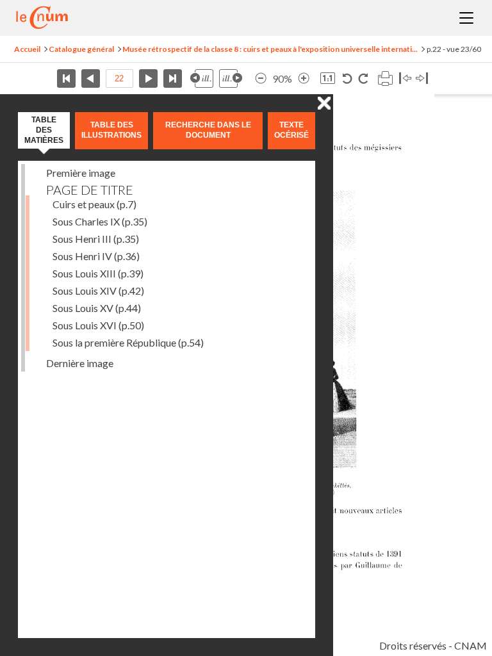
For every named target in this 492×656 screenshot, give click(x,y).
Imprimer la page (385, 78)
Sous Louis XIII (98, 273)
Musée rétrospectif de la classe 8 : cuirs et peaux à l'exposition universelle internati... (270, 49)
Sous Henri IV (96, 256)
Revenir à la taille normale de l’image (327, 78)
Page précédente (90, 78)
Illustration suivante (230, 78)
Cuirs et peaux (94, 204)
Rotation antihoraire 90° (347, 78)
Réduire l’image (260, 78)
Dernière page (172, 78)
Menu (466, 18)
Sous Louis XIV (98, 290)
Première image (80, 173)
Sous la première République (128, 342)
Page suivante (148, 78)
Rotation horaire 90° (363, 78)
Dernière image (79, 363)
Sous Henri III (96, 239)
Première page (66, 78)
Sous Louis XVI (98, 325)
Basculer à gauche (405, 78)
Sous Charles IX (100, 221)
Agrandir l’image (303, 78)
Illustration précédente (201, 78)
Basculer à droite (422, 78)
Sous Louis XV (97, 308)
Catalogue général (81, 49)
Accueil (27, 49)
